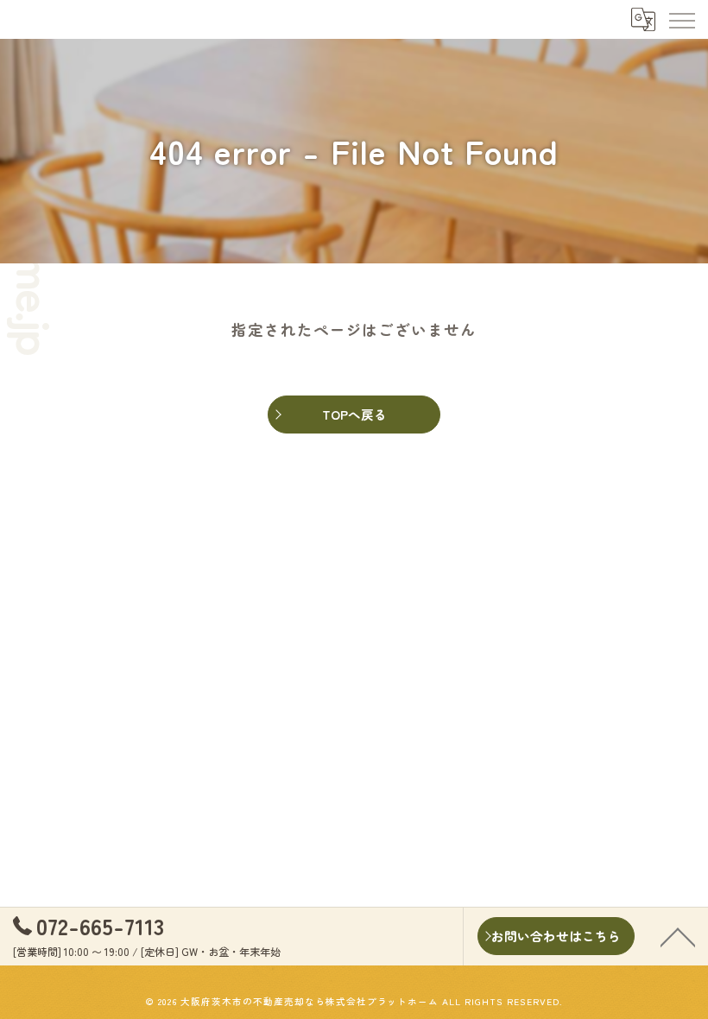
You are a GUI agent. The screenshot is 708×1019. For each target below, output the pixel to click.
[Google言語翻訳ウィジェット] (642, 19)
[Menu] (681, 19)
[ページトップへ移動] (678, 936)
